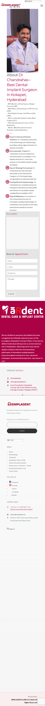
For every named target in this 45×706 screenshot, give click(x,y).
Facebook (14, 482)
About (11, 452)
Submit (11, 294)
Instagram (15, 492)
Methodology (13, 454)
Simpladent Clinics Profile (17, 460)
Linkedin (14, 495)
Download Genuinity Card (17, 468)
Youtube (14, 485)
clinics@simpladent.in (18, 382)
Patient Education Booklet (17, 463)
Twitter (14, 489)
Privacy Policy (13, 471)
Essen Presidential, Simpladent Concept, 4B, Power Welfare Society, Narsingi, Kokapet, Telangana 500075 (23, 387)
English (11, 440)
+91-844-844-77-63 (23, 507)
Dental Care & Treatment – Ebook (20, 466)
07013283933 (15, 378)
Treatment (12, 457)
